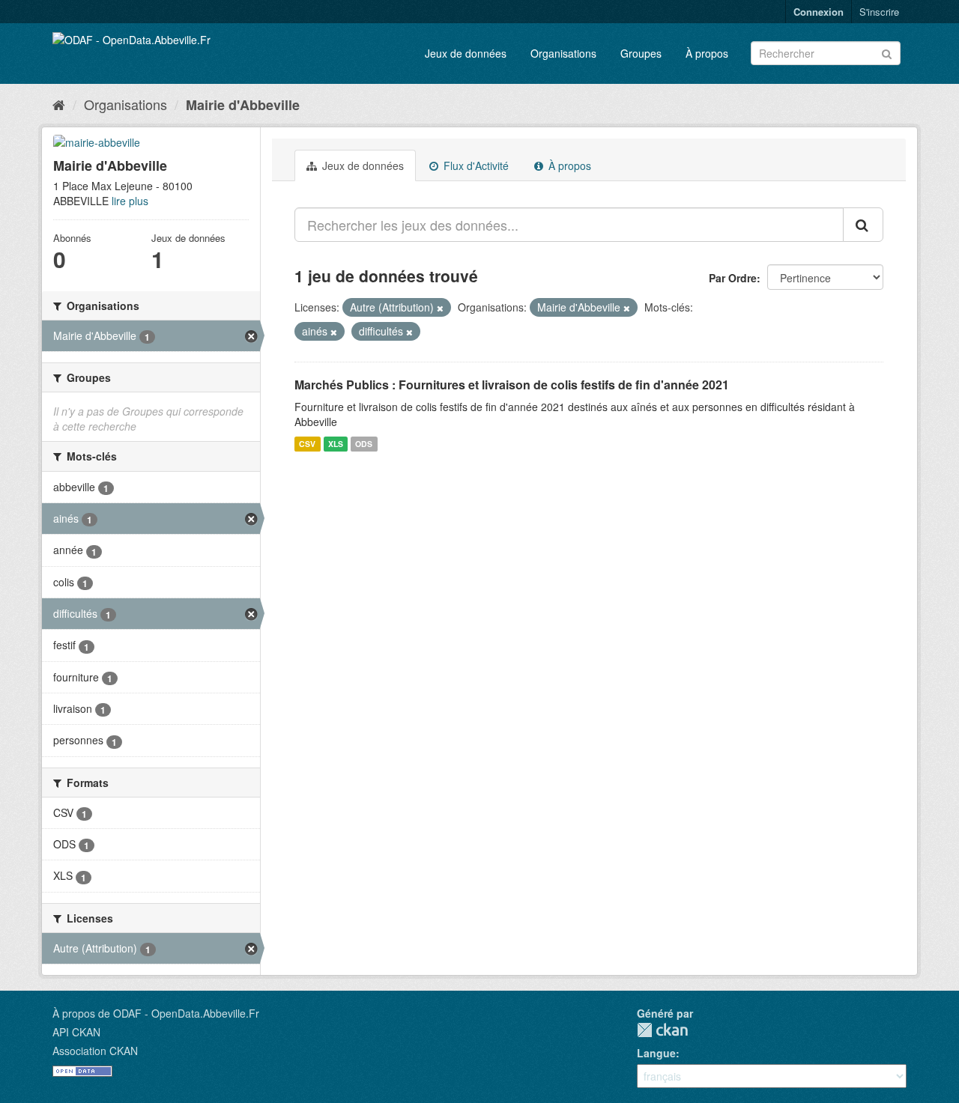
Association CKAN (95, 1050)
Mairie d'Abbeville (243, 105)
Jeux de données (465, 53)
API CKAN (76, 1031)
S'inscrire (879, 11)
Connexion (818, 11)
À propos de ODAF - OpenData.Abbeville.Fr (155, 1013)
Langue (656, 1052)
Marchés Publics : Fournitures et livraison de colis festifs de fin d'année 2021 (511, 384)
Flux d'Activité (475, 165)
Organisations (563, 53)
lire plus (130, 200)
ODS (363, 443)
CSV (307, 443)
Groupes (641, 53)
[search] (863, 224)
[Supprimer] (440, 308)
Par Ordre (733, 277)
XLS (335, 443)
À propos (707, 53)
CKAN (662, 1030)
